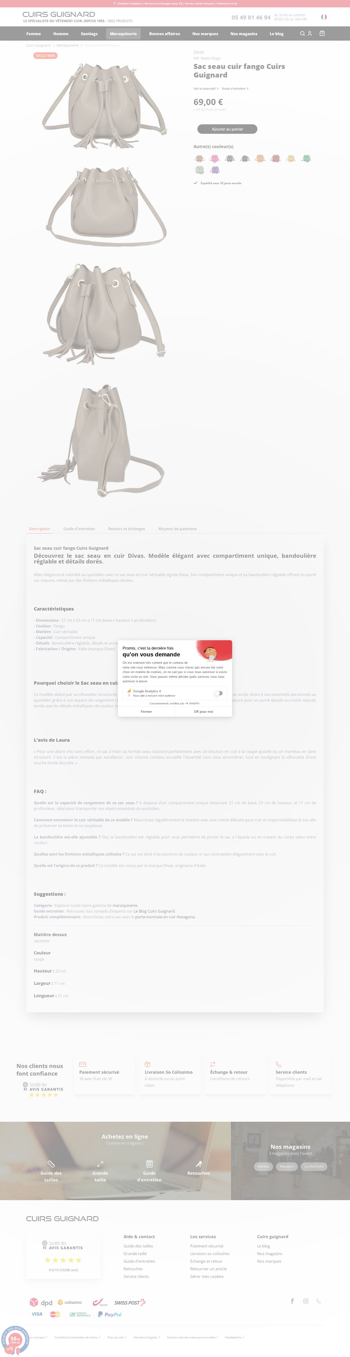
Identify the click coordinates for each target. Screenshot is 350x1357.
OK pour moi (203, 711)
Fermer (146, 711)
